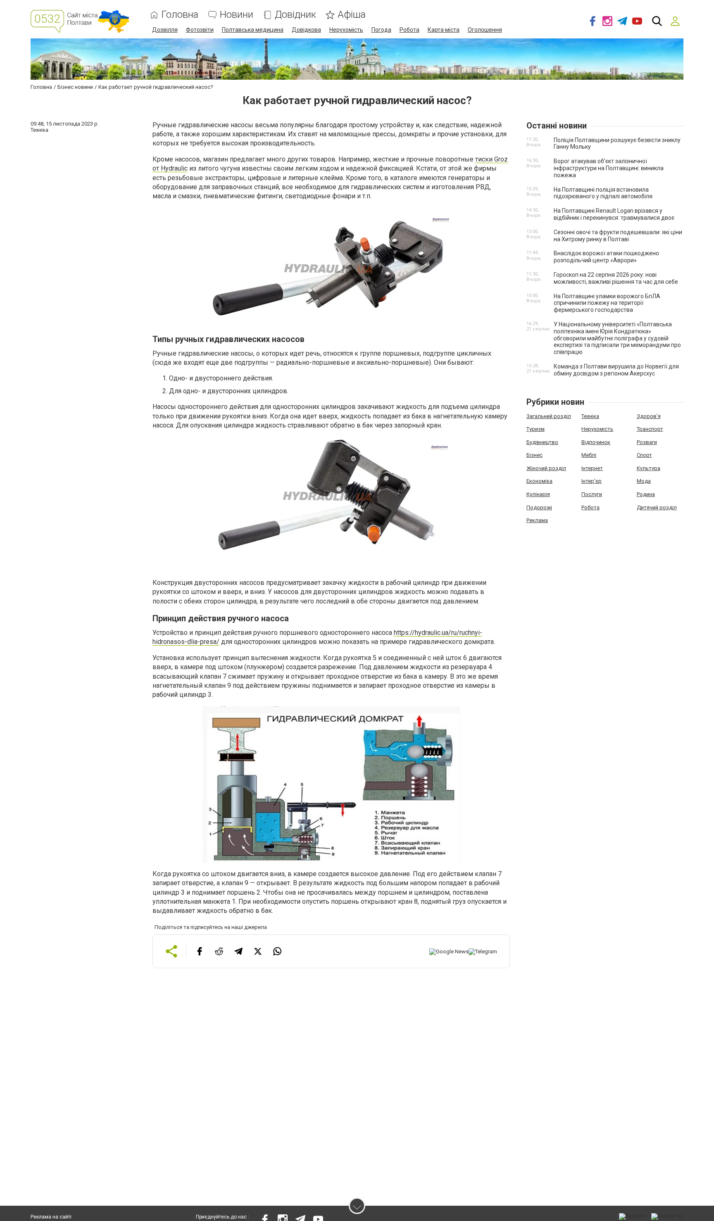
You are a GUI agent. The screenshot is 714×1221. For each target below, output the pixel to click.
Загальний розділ (548, 416)
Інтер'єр (591, 481)
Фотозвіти (200, 29)
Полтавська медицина (252, 29)
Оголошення (485, 29)
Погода (381, 29)
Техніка (590, 416)
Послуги (591, 494)
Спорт (644, 455)
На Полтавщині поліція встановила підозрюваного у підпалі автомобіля (603, 193)
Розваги (647, 442)
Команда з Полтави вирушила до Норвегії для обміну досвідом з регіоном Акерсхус (616, 370)
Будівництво (542, 442)
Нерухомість (346, 29)
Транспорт (650, 429)
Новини (236, 14)
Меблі (588, 455)
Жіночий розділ (546, 468)
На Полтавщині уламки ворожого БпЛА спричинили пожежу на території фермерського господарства (607, 303)
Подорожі (539, 507)
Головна (180, 14)
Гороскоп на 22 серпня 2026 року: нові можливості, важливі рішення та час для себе (616, 278)
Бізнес (534, 455)
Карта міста (443, 29)
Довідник (295, 14)
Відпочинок (595, 442)
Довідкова (306, 29)
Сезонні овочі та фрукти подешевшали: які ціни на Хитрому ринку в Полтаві (618, 235)
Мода (644, 481)
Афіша (352, 14)
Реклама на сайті (51, 1217)
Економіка (539, 481)
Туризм (535, 429)
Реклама (537, 520)
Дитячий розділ (657, 507)
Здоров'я (649, 416)
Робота (409, 29)
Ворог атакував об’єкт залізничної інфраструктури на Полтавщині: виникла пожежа (609, 168)
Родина (646, 494)
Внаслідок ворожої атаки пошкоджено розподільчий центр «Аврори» (606, 257)
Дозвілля (165, 29)
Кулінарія (538, 494)
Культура (648, 468)
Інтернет (592, 468)
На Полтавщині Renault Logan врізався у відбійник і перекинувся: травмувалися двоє (614, 214)
